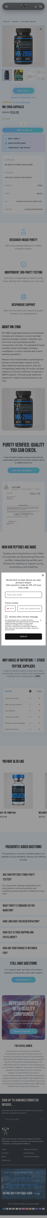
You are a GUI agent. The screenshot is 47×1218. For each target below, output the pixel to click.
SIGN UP (23, 636)
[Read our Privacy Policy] (40, 620)
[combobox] (10, 609)
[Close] (43, 575)
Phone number (11, 603)
